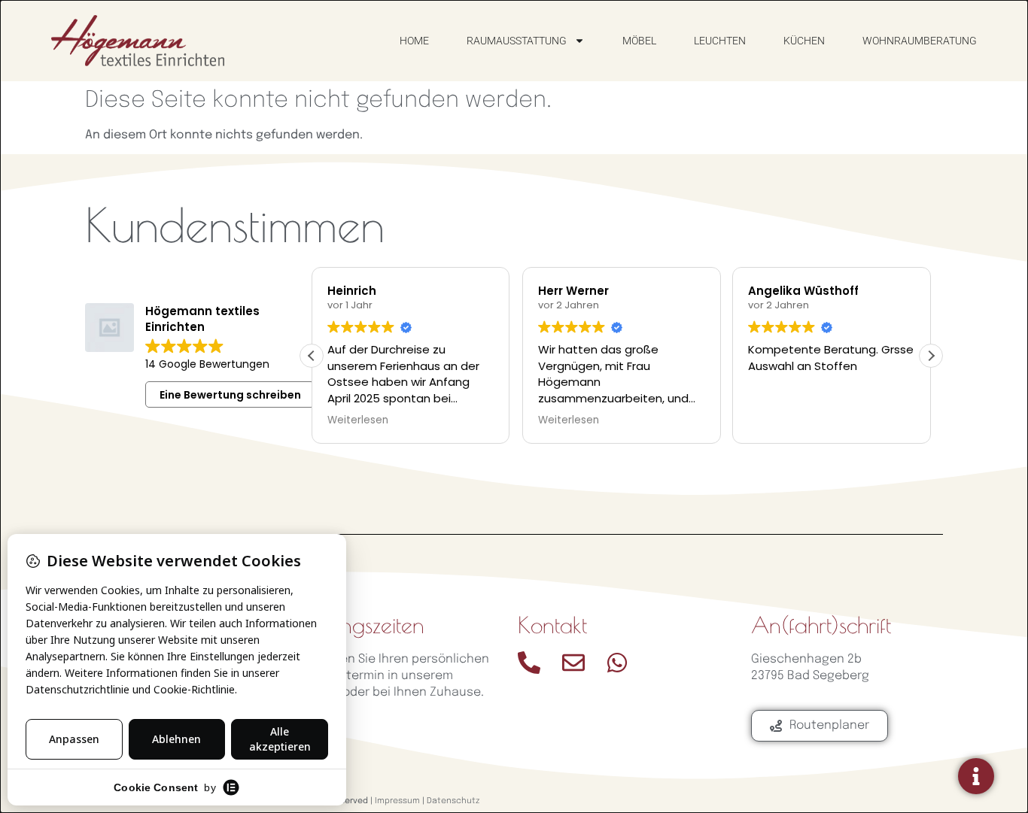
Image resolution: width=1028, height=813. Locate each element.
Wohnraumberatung (919, 41)
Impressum (397, 800)
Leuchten (720, 41)
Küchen (804, 41)
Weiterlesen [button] (357, 420)
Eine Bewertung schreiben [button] (230, 394)
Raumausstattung (517, 41)
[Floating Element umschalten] (976, 776)
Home (414, 41)
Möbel (639, 41)
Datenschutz (453, 800)
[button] (931, 355)
